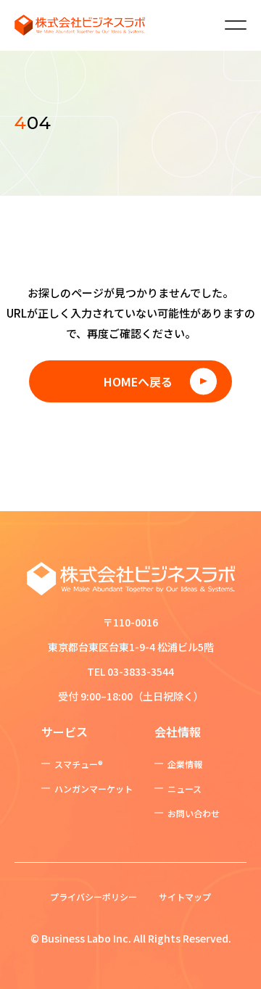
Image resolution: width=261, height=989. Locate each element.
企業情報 (184, 764)
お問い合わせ (193, 813)
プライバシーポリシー (93, 896)
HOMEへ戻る (138, 381)
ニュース (184, 788)
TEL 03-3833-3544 (130, 671)
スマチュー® (78, 764)
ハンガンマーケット (93, 788)
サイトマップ (185, 896)
